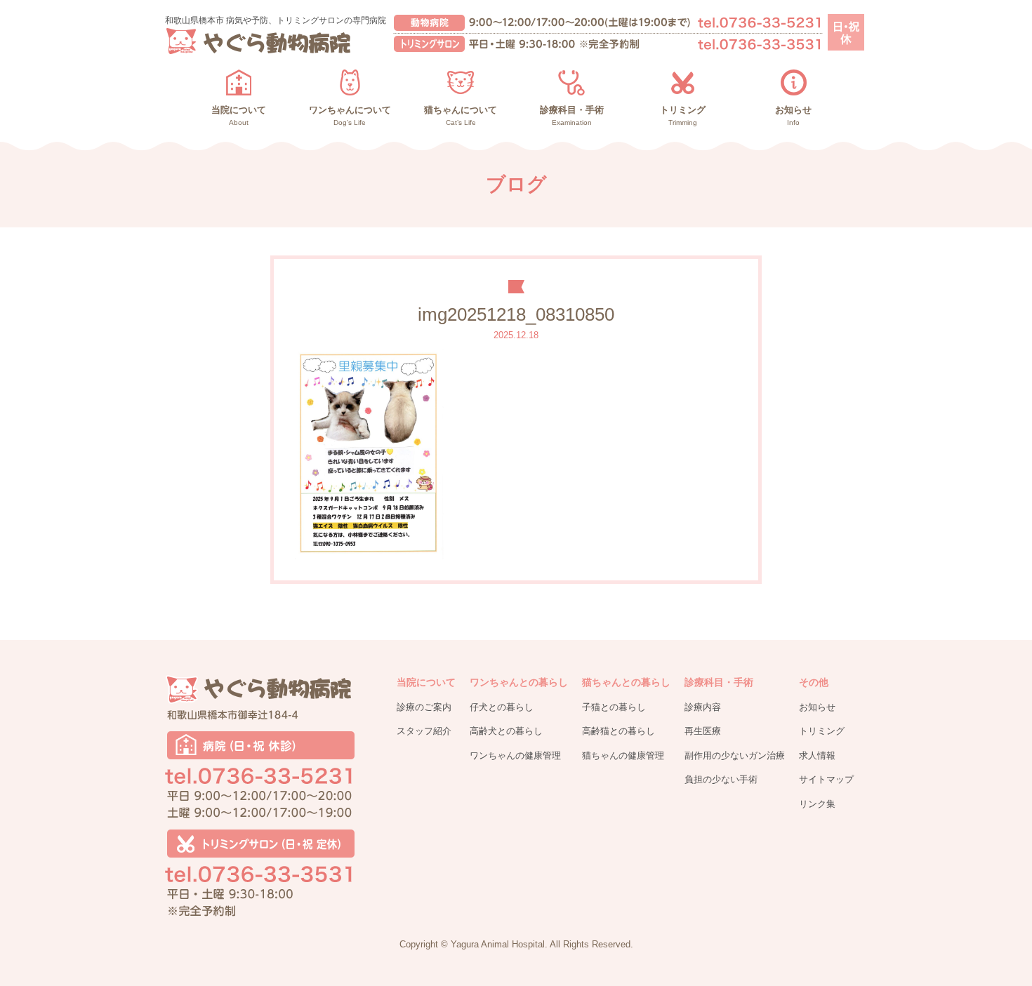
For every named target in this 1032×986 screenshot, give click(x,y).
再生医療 (702, 731)
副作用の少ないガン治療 (734, 755)
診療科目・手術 (718, 682)
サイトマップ (826, 779)
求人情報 (817, 755)
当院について (426, 682)
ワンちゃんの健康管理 (515, 755)
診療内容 (702, 707)
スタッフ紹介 (424, 731)
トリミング (822, 731)
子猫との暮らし (614, 707)
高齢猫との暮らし (618, 731)
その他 (813, 682)
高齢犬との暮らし (506, 731)
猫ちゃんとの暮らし (626, 682)
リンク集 (817, 804)
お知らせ (817, 707)
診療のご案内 (424, 707)
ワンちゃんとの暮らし (519, 682)
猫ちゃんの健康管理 (623, 755)
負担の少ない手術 (721, 779)
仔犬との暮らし (502, 707)
